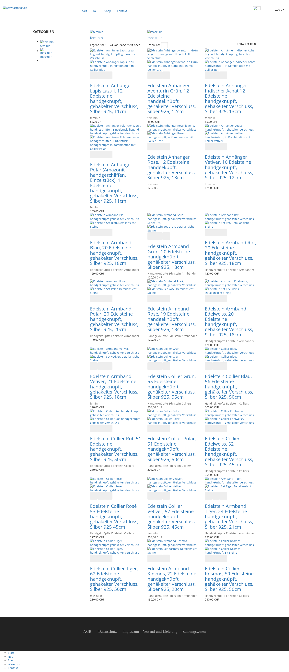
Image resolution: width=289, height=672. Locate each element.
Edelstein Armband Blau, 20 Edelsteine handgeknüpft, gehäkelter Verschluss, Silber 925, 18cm (114, 252)
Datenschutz (107, 631)
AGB (87, 631)
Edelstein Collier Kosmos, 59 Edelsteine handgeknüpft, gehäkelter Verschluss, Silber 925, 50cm (229, 578)
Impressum (130, 631)
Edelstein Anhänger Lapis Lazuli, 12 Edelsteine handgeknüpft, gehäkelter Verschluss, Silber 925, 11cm (114, 98)
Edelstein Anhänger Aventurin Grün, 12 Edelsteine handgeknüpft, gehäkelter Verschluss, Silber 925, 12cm (171, 98)
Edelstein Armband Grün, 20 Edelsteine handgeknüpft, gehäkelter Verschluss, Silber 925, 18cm (171, 256)
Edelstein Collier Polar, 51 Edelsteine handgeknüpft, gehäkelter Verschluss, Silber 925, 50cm (171, 448)
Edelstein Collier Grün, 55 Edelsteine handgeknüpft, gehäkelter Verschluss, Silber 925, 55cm (171, 386)
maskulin (155, 37)
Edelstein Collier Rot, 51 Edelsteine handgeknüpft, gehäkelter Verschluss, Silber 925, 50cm (115, 448)
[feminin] (96, 32)
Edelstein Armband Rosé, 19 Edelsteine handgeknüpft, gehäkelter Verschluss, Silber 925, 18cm (171, 319)
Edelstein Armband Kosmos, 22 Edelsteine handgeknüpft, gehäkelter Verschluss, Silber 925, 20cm (171, 578)
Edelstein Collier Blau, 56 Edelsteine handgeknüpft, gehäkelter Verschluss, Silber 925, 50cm (229, 386)
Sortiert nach (131, 45)
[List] (172, 45)
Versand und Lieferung (160, 631)
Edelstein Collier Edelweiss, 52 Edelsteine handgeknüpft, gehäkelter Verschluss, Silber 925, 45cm (229, 451)
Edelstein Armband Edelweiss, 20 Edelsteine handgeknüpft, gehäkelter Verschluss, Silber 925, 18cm (229, 321)
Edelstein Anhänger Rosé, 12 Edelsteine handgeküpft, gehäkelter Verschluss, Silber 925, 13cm (171, 167)
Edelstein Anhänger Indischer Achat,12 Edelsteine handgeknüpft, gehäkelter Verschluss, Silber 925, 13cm (229, 98)
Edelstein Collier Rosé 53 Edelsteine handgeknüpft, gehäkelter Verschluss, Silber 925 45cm (114, 516)
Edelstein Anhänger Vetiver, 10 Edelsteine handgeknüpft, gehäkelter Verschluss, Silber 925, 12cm (229, 167)
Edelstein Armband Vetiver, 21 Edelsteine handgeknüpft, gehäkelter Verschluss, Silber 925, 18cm (114, 386)
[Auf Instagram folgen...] (256, 9)
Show (240, 44)
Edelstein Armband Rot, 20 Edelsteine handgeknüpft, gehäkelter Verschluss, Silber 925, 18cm (230, 252)
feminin (96, 37)
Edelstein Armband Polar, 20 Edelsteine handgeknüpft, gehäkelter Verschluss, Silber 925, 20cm (114, 319)
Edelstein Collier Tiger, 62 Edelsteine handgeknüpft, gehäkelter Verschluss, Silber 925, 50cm (114, 578)
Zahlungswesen (194, 631)
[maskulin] (155, 32)
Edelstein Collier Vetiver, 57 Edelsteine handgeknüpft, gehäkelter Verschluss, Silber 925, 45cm (171, 516)
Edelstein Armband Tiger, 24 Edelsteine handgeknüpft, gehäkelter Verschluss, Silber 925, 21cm (229, 516)
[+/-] (144, 45)
